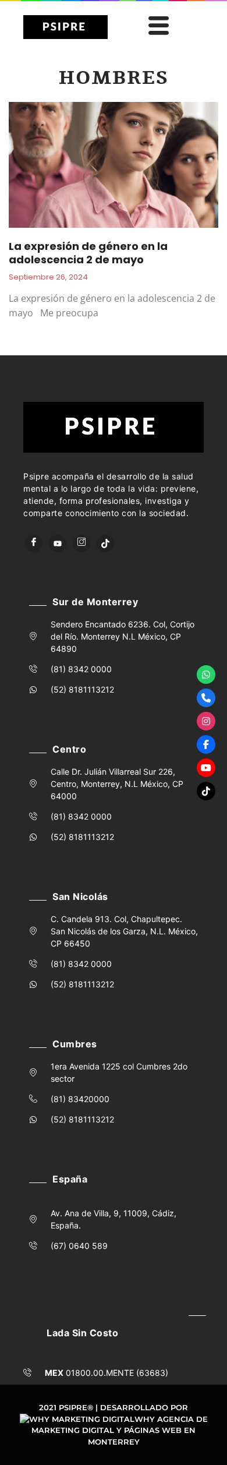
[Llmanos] (206, 698)
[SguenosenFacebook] (206, 744)
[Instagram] (81, 543)
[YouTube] (57, 543)
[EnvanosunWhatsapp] (206, 674)
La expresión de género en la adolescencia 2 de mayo (88, 253)
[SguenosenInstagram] (206, 721)
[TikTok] (105, 543)
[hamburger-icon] (156, 27)
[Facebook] (33, 543)
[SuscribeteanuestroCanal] (206, 767)
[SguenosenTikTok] (206, 791)
